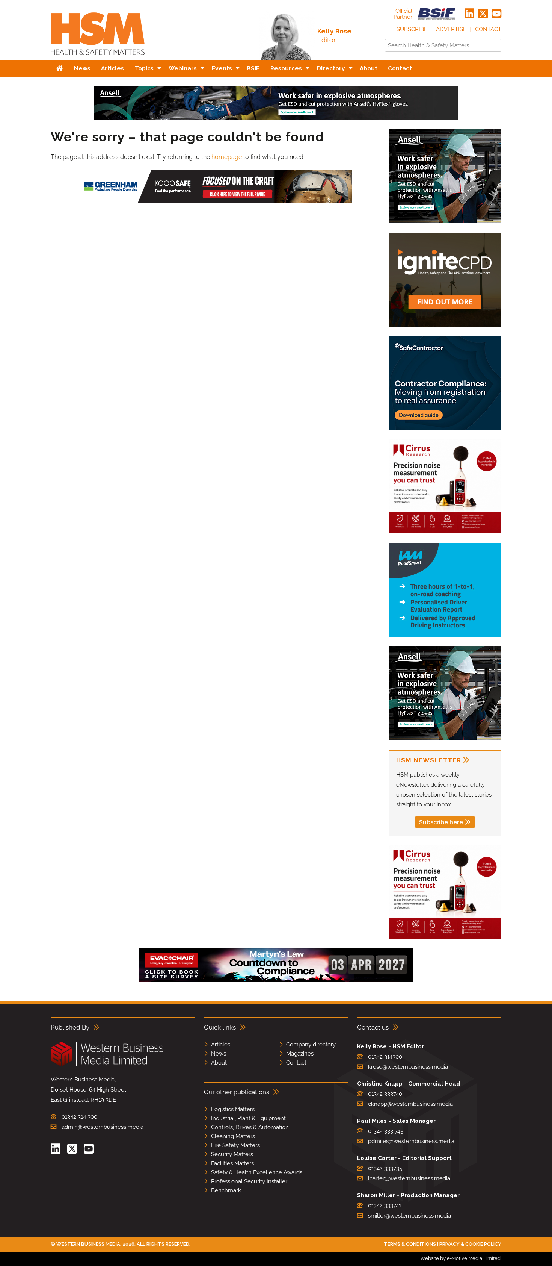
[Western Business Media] (107, 1065)
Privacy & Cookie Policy (470, 1244)
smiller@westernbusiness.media (409, 1215)
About (219, 1062)
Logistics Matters (233, 1109)
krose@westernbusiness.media (408, 1066)
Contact (488, 29)
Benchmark (226, 1190)
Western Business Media (88, 1244)
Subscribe (412, 29)
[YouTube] (496, 14)
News (218, 1053)
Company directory (311, 1044)
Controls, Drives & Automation (250, 1127)
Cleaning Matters (233, 1136)
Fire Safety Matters (235, 1145)
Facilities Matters (232, 1163)
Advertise (451, 29)
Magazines (300, 1053)
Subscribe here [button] (441, 822)
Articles (220, 1044)
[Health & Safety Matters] (98, 57)
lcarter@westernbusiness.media (409, 1178)
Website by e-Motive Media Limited (460, 1258)
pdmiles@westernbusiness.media (411, 1141)
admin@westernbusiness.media (102, 1127)
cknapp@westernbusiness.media (410, 1104)
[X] (483, 14)
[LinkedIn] (469, 14)
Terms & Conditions (410, 1244)
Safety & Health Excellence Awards (256, 1172)
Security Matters (232, 1154)
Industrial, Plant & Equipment (248, 1118)
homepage (226, 157)
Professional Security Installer (249, 1181)
